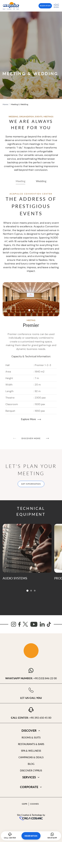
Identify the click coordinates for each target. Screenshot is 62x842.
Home (5, 104)
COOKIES (34, 804)
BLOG (31, 763)
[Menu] (56, 6)
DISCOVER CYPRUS (31, 770)
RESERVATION (45, 6)
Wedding (41, 181)
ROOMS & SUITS (31, 737)
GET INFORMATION (31, 484)
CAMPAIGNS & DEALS (31, 757)
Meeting (20, 181)
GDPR (24, 804)
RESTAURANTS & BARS (31, 744)
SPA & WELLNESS (31, 750)
